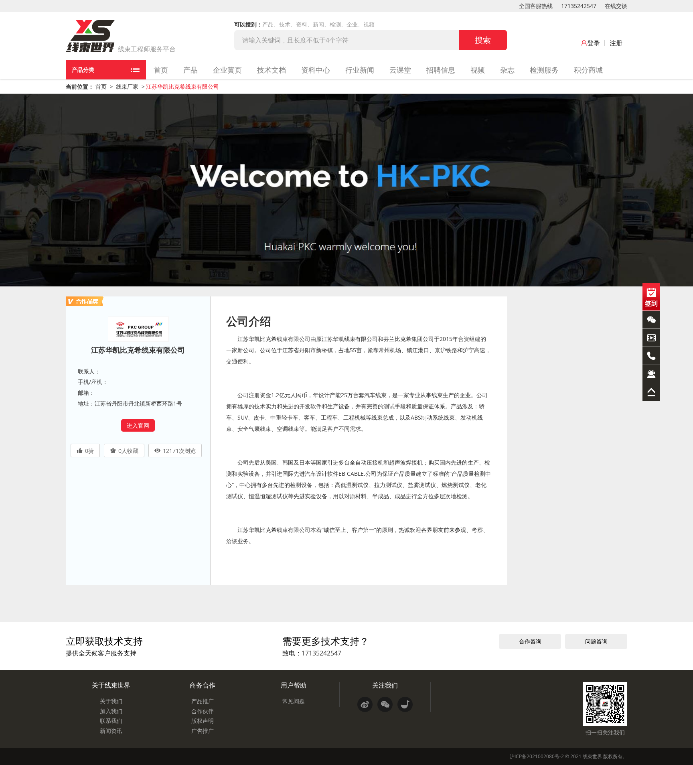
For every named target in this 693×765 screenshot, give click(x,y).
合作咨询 (530, 641)
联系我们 (111, 720)
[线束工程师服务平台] (90, 36)
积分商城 (588, 70)
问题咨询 (596, 641)
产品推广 (202, 701)
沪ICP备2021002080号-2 (537, 756)
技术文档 (271, 70)
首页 (161, 70)
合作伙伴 (202, 711)
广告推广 (202, 731)
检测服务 (544, 70)
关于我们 (111, 701)
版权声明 (202, 720)
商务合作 (202, 685)
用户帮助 (293, 685)
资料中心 (315, 70)
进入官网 (138, 425)
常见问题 (293, 701)
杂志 (507, 70)
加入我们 (111, 711)
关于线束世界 (111, 685)
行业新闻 (359, 70)
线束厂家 (127, 86)
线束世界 (592, 756)
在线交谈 (616, 6)
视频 (477, 70)
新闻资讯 (111, 731)
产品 (190, 70)
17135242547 (578, 6)
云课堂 (400, 70)
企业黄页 (227, 70)
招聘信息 (440, 70)
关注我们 (385, 685)
